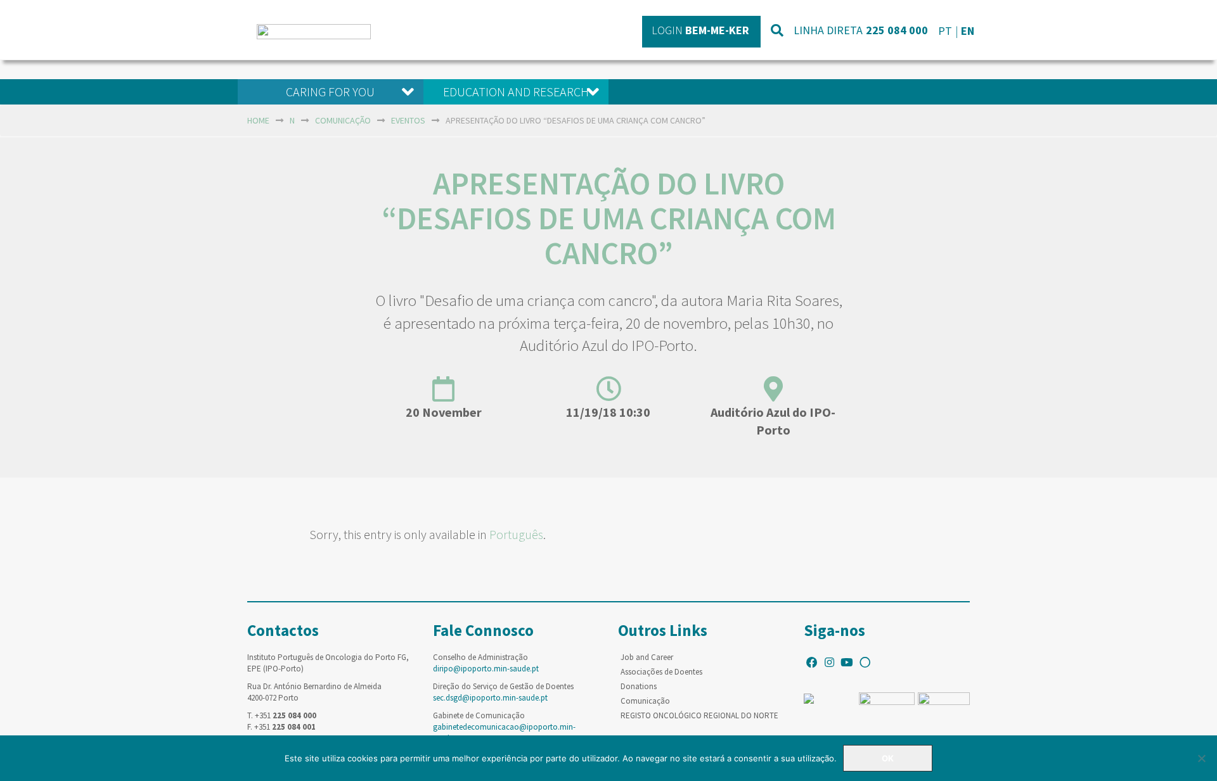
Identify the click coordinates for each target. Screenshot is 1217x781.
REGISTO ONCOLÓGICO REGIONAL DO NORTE (699, 715)
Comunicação (343, 120)
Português (516, 534)
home (258, 120)
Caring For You (330, 91)
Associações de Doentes (661, 671)
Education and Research (516, 91)
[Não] (1201, 758)
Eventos (408, 120)
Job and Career (647, 657)
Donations (639, 686)
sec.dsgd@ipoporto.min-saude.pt (490, 697)
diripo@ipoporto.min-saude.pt (486, 668)
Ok (888, 758)
